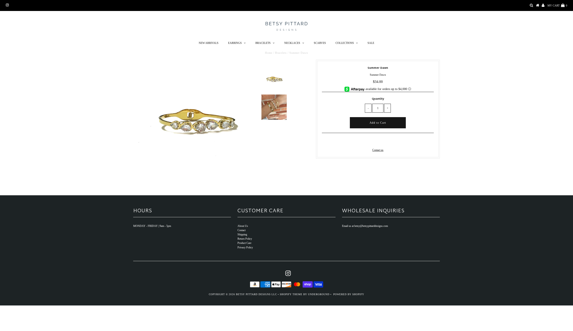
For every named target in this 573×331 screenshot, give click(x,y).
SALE (371, 43)
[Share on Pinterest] (385, 141)
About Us (242, 226)
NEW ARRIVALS (208, 43)
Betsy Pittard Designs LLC (256, 294)
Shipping (242, 234)
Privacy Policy (245, 247)
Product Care (244, 243)
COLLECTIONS (345, 43)
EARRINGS (235, 43)
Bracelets (281, 52)
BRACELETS (263, 43)
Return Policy (244, 238)
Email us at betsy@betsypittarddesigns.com (365, 226)
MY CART (557, 5)
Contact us (377, 150)
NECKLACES (292, 43)
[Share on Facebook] (370, 141)
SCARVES (320, 43)
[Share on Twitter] (377, 141)
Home (268, 52)
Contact (241, 230)
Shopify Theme (291, 294)
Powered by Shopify (348, 294)
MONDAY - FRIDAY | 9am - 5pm (152, 226)
